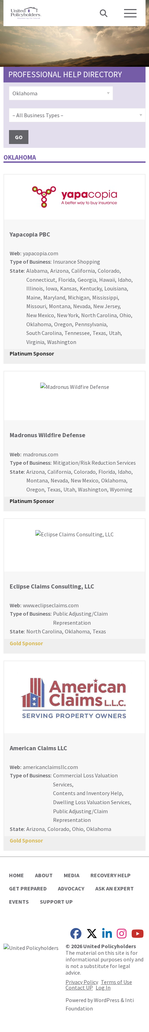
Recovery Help (110, 875)
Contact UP (79, 987)
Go (19, 137)
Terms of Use (116, 982)
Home (16, 875)
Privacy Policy (81, 982)
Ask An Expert (114, 888)
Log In (103, 987)
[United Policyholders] (26, 12)
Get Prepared (28, 888)
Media (71, 875)
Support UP (56, 901)
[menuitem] (61, 93)
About (44, 875)
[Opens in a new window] (31, 947)
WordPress (107, 1000)
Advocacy (71, 888)
